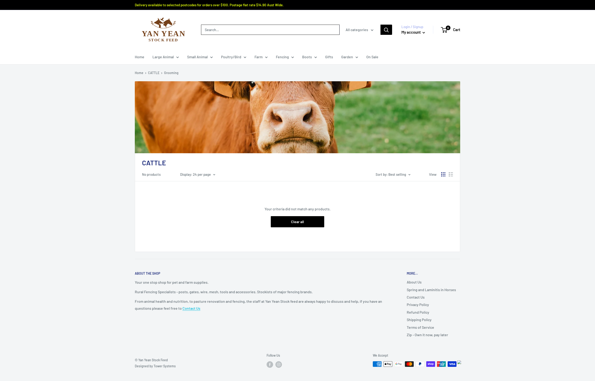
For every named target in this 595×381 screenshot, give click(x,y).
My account (411, 32)
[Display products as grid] (443, 174)
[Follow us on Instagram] (278, 364)
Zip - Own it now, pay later (427, 334)
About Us (414, 282)
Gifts (329, 57)
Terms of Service (420, 327)
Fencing (282, 57)
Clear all (297, 221)
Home (139, 57)
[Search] (386, 30)
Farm (259, 57)
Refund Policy (418, 312)
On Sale (372, 57)
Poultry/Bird (231, 57)
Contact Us (191, 308)
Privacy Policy (418, 304)
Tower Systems (165, 366)
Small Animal (197, 57)
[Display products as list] (451, 174)
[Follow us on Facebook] (270, 364)
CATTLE (153, 73)
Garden (347, 57)
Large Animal (163, 57)
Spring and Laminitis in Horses (431, 289)
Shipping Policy (419, 319)
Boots (307, 57)
